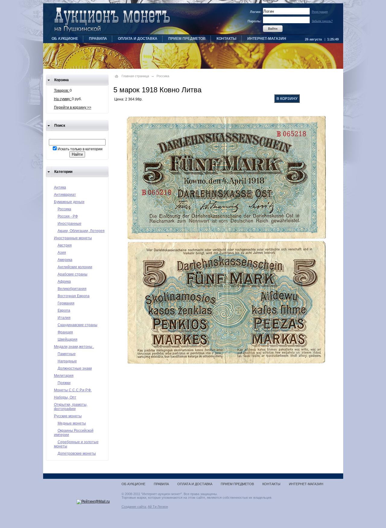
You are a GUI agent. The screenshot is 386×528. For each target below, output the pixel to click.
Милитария (64, 376)
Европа (64, 310)
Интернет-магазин (266, 39)
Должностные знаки (75, 368)
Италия (64, 318)
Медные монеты (72, 423)
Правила (98, 39)
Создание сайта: (134, 506)
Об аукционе (65, 39)
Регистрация (320, 11)
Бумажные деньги (69, 202)
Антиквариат (65, 194)
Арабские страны (72, 274)
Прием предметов (187, 39)
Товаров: (62, 90)
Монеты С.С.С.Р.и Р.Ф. (73, 390)
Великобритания (72, 289)
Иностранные (69, 223)
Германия (66, 303)
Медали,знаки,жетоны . (74, 347)
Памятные (67, 354)
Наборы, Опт (65, 397)
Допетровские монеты (77, 453)
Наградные (67, 361)
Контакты (226, 39)
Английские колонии (75, 267)
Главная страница (135, 76)
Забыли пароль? (322, 21)
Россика (64, 209)
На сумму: (63, 99)
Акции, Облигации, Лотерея (81, 231)
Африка (64, 281)
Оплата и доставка (137, 39)
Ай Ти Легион (158, 506)
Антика (60, 187)
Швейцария (68, 339)
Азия (62, 252)
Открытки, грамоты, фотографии (70, 406)
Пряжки (64, 383)
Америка (65, 260)
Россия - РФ (68, 216)
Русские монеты (68, 416)
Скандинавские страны (77, 325)
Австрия (65, 245)
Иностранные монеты (73, 238)
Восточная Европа (74, 296)
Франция (65, 332)
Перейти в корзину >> (72, 107)
